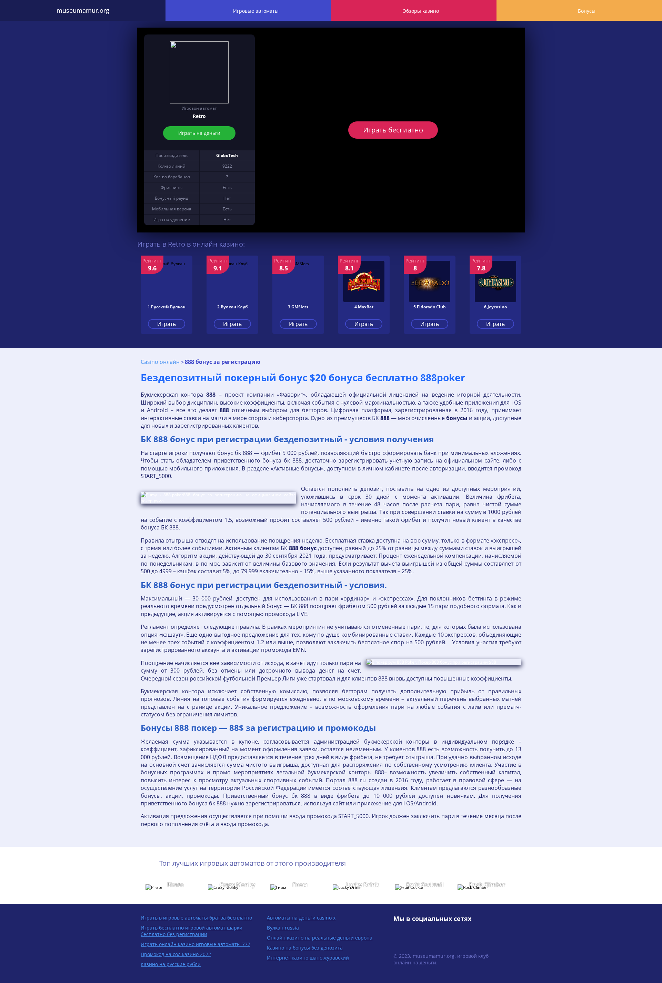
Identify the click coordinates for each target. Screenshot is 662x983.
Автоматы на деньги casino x (301, 917)
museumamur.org (83, 10)
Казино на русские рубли (171, 964)
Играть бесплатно (393, 130)
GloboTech (227, 155)
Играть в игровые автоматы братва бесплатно (196, 917)
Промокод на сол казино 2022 (176, 954)
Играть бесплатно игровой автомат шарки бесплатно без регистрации (191, 930)
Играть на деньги (199, 133)
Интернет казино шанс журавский (308, 957)
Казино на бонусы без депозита (305, 947)
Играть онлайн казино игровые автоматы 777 (195, 944)
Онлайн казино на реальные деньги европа (319, 937)
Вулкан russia (283, 927)
